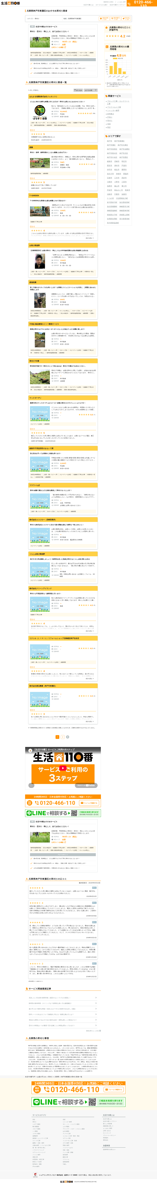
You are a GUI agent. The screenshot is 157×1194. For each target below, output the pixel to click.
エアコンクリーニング (39, 1152)
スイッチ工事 (36, 1140)
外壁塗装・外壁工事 (38, 1159)
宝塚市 (109, 178)
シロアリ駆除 (36, 1124)
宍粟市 (116, 194)
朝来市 (127, 190)
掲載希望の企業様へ (108, 2)
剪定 (109, 127)
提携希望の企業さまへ (109, 1149)
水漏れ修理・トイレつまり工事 (42, 1145)
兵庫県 (57, 1077)
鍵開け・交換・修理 (38, 1143)
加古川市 (110, 174)
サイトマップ (107, 1133)
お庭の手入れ (41, 1077)
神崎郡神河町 (124, 210)
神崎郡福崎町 (112, 210)
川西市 (109, 182)
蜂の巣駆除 (36, 1126)
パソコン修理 (36, 1154)
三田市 (124, 182)
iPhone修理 (36, 1166)
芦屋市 (124, 165)
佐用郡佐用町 (112, 219)
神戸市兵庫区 (123, 145)
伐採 (109, 124)
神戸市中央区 (112, 157)
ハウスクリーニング (38, 1150)
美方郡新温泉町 (113, 223)
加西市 (109, 186)
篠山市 (116, 186)
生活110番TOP (30, 1077)
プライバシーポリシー (109, 1135)
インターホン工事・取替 (70, 1140)
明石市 (124, 161)
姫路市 (109, 161)
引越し (65, 1164)
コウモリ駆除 (36, 1133)
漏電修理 (35, 1136)
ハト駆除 (35, 1131)
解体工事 (65, 1157)
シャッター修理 (113, 110)
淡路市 (109, 194)
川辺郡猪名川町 (122, 198)
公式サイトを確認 (57, 47)
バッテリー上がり (68, 1147)
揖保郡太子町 (112, 215)
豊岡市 (124, 169)
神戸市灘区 (111, 145)
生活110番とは (88, 5)
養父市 (124, 186)
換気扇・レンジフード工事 (40, 1138)
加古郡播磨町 (112, 206)
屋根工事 (35, 1157)
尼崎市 (116, 161)
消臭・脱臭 (66, 1150)
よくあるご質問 (121, 2)
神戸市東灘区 (119, 141)
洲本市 (116, 165)
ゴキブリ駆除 (36, 1129)
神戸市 (109, 141)
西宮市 (109, 165)
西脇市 (125, 174)
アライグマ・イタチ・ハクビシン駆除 (74, 1129)
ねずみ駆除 (66, 1131)
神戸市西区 (123, 157)
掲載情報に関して (108, 1126)
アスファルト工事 (114, 107)
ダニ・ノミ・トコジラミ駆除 (71, 1124)
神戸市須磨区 (124, 149)
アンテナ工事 (66, 1133)
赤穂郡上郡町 (124, 215)
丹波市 (109, 190)
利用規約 (105, 1138)
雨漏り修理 (66, 1145)
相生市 (116, 169)
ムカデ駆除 (66, 1126)
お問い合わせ (107, 1130)
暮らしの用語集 (107, 1123)
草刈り (109, 121)
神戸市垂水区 (112, 153)
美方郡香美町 (124, 219)
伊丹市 (109, 169)
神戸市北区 (123, 153)
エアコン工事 (66, 1138)
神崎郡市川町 (124, 206)
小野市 (116, 182)
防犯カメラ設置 (37, 1162)
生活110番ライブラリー (118, 5)
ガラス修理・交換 (68, 1143)
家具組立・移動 (37, 1164)
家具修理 (65, 1154)
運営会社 (105, 1140)
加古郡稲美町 (124, 202)
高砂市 (124, 178)
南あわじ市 (118, 190)
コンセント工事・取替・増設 (71, 1136)
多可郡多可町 (112, 202)
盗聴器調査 (66, 1162)
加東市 (124, 194)
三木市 (116, 178)
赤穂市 (118, 174)
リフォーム (66, 1159)
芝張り (109, 117)
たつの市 (110, 198)
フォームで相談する (90, 803)
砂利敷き (110, 114)
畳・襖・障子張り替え (39, 1147)
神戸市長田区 (112, 149)
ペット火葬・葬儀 (68, 1152)
